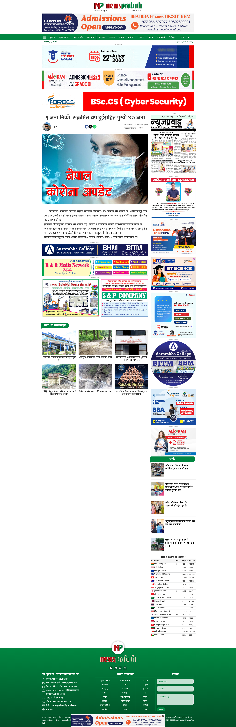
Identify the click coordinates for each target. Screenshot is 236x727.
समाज (121, 37)
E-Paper (172, 37)
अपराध (141, 37)
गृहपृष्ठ (52, 37)
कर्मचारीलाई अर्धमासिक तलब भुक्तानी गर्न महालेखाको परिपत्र (131, 358)
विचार (150, 37)
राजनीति (91, 37)
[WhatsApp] (94, 127)
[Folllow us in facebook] (111, 668)
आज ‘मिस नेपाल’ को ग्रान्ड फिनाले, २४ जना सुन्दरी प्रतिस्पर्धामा (131, 393)
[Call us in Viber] (125, 668)
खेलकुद (101, 37)
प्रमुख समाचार (64, 37)
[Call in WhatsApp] (120, 668)
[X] (91, 127)
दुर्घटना (131, 37)
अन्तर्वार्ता (161, 37)
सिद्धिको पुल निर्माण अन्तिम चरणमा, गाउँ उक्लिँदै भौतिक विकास (59, 393)
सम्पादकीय (78, 37)
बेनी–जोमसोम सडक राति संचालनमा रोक (95, 391)
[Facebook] (87, 127)
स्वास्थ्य (112, 37)
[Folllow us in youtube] (116, 668)
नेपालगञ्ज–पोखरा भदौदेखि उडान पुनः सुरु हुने (59, 358)
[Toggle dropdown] (189, 37)
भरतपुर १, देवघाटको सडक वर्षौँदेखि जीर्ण (95, 357)
